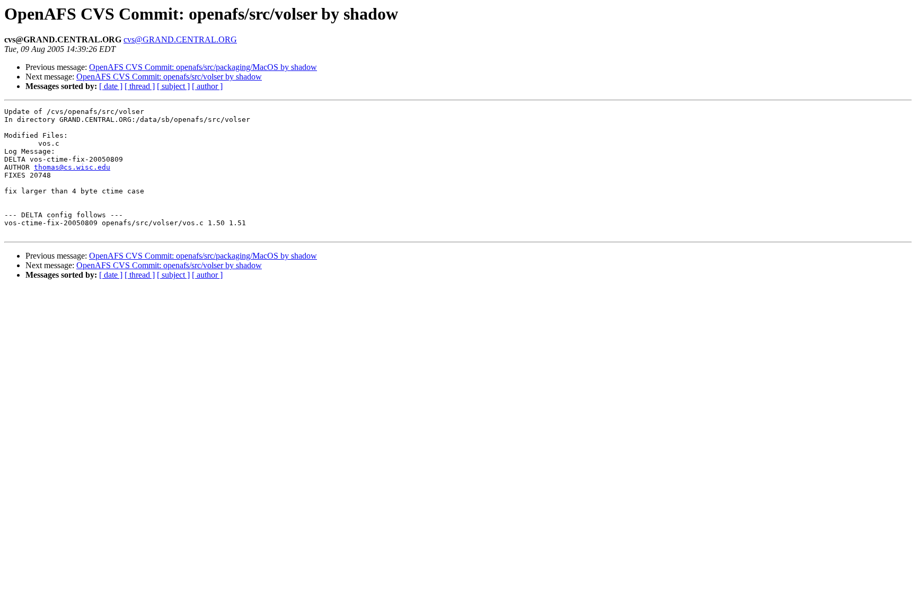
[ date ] (110, 86)
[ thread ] (140, 86)
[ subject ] (173, 86)
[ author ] (207, 86)
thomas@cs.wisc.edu (72, 167)
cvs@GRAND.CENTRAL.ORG (180, 39)
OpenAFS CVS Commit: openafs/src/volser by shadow (169, 76)
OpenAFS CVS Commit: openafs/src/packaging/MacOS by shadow (203, 67)
